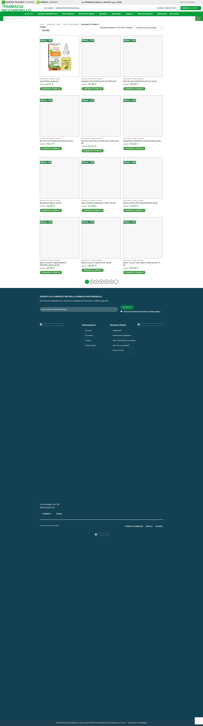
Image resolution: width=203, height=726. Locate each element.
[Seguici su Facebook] (197, 2)
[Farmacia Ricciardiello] (21, 8)
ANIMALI (129, 14)
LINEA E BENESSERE (71, 24)
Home (42, 24)
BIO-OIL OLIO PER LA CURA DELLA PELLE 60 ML (100, 142)
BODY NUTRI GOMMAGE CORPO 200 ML (99, 203)
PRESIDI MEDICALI (145, 14)
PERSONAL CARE (53, 24)
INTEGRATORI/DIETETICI (47, 14)
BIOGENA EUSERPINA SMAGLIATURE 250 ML (142, 141)
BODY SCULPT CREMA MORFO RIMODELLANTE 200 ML (53, 264)
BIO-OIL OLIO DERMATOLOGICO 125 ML (140, 81)
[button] (166, 8)
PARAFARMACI (68, 14)
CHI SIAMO (48, 8)
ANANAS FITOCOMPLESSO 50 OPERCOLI (99, 81)
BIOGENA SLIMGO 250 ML (50, 203)
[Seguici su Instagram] (200, 2)
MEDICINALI (116, 14)
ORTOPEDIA (174, 14)
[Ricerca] (198, 18)
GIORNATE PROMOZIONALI (68, 8)
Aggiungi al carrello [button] (51, 89)
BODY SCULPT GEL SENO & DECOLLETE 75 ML (141, 264)
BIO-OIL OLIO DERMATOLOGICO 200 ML (56, 141)
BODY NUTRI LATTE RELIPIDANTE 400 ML (140, 203)
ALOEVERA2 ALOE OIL (49, 81)
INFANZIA (103, 14)
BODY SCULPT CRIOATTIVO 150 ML (96, 263)
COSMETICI (28, 14)
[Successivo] (116, 282)
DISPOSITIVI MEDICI (87, 14)
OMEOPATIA (162, 14)
